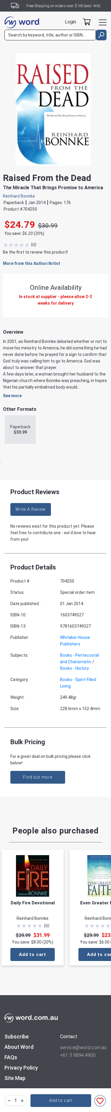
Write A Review (30, 509)
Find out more (37, 777)
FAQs (10, 1057)
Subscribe (16, 1036)
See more (12, 395)
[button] (8, 1100)
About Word (18, 1047)
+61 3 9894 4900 (78, 1055)
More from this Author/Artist (31, 263)
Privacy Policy (21, 1068)
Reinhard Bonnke (19, 196)
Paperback (20, 429)
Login (70, 22)
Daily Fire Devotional (33, 903)
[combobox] (50, 35)
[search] (101, 35)
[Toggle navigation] (103, 22)
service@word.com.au (83, 1047)
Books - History (74, 668)
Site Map (14, 1078)
